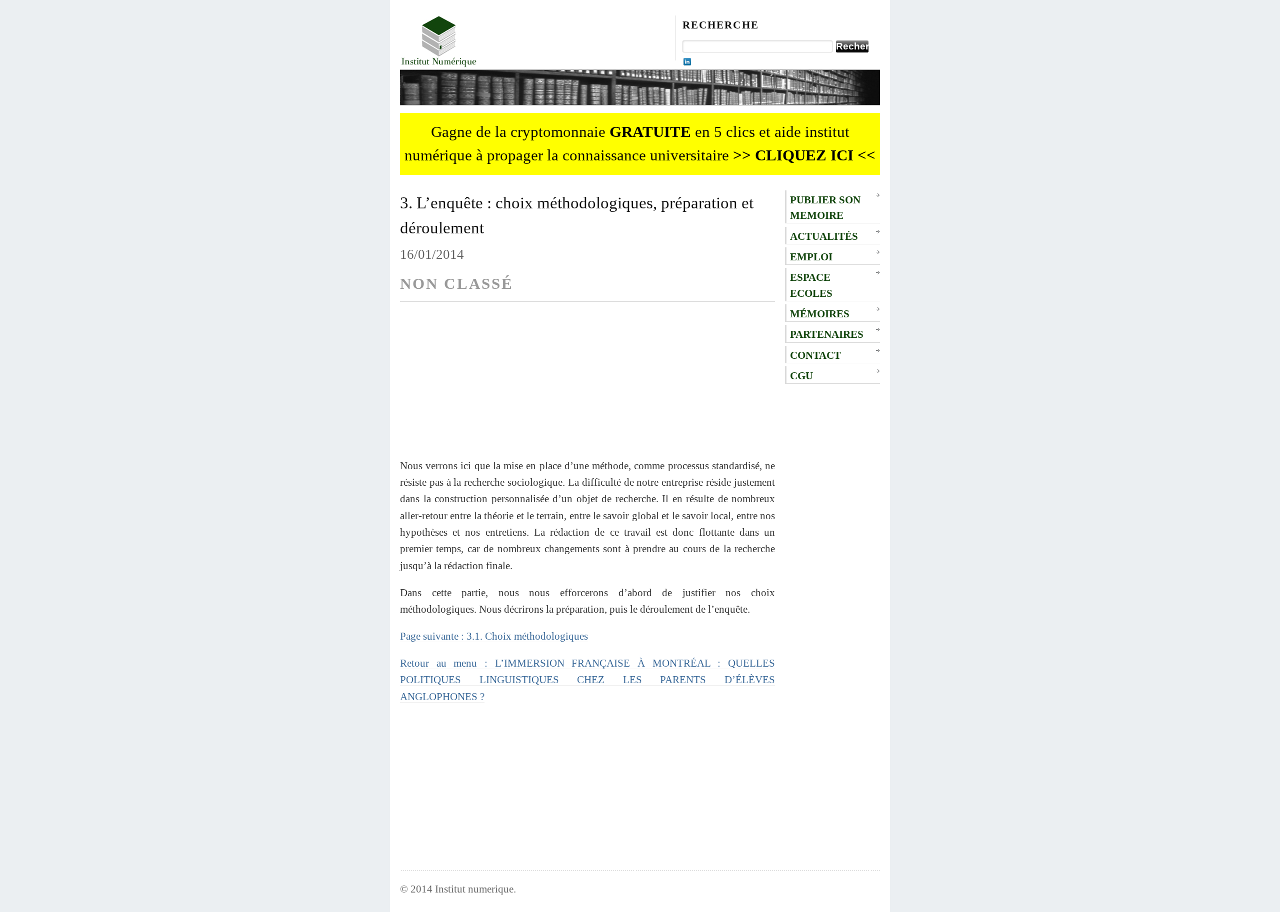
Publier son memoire (825, 207)
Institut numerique (474, 889)
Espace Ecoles (811, 284)
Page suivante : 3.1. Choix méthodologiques (494, 636)
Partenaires (827, 334)
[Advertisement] (587, 387)
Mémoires (820, 313)
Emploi (811, 256)
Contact (815, 355)
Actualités (824, 236)
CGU (801, 375)
